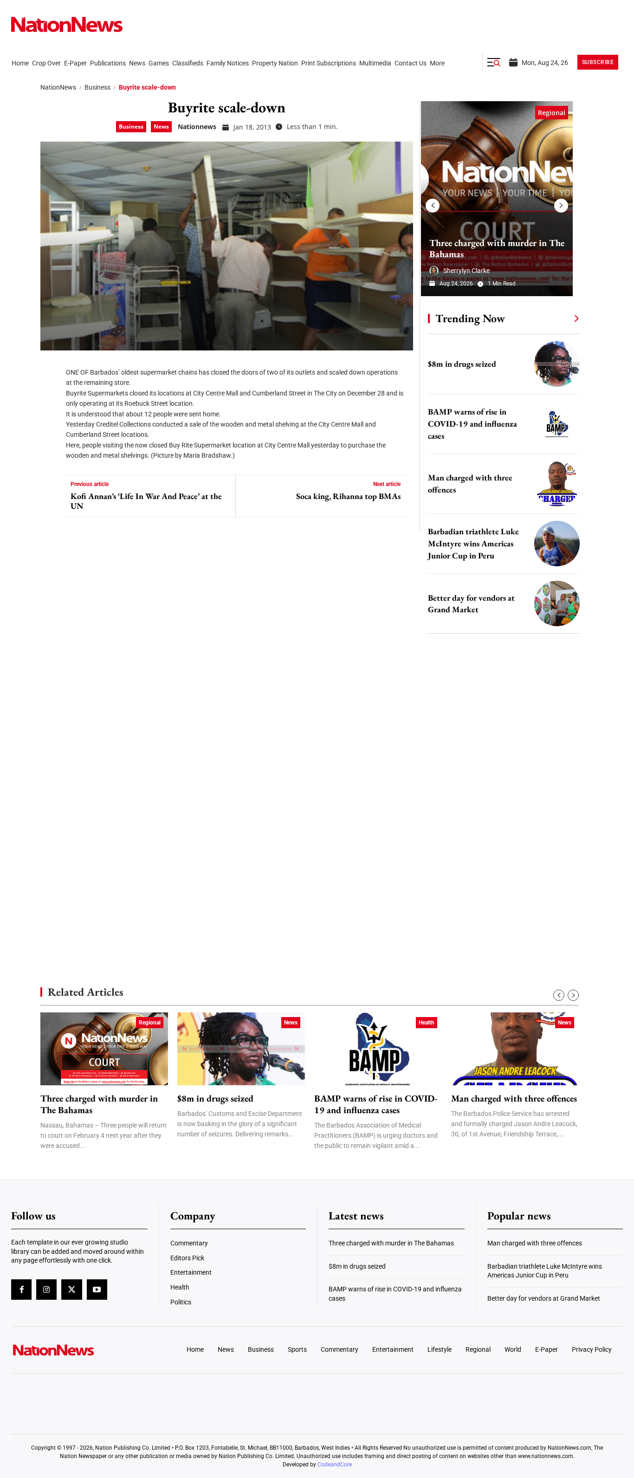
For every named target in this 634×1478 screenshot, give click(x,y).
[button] (494, 62)
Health (426, 1022)
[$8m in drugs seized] (557, 364)
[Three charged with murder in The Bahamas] (497, 198)
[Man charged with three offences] (557, 483)
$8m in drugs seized (462, 363)
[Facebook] (50, 366)
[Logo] (82, 1349)
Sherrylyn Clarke (466, 270)
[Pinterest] (50, 422)
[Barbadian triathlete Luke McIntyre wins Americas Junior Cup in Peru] (557, 543)
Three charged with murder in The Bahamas (496, 248)
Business (97, 87)
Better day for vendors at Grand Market (543, 1298)
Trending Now (470, 318)
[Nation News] (67, 24)
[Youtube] (97, 1289)
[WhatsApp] (50, 450)
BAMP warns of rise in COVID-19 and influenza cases (472, 423)
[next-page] (561, 206)
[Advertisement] (499, 877)
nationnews (197, 126)
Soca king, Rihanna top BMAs (348, 496)
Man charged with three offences (514, 1098)
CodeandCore (334, 1464)
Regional (551, 112)
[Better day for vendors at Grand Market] (557, 603)
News (161, 126)
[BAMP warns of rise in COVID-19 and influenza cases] (557, 424)
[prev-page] (433, 206)
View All (559, 318)
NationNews (58, 87)
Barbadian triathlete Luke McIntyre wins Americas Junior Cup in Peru (473, 543)
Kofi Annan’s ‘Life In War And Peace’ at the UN (146, 501)
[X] (50, 394)
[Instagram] (46, 1289)
